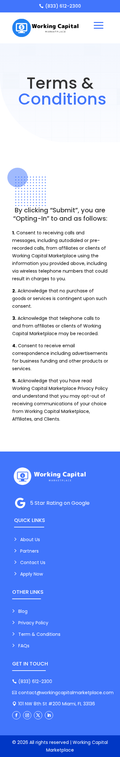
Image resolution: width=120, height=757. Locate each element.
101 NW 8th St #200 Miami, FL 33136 (56, 704)
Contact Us (32, 562)
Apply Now (31, 574)
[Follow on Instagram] (27, 715)
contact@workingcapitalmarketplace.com (66, 692)
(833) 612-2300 (63, 6)
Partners (29, 551)
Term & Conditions (39, 634)
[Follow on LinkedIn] (49, 715)
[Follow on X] (38, 715)
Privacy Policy (33, 623)
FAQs (23, 646)
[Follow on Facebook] (16, 715)
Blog (23, 611)
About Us (30, 539)
